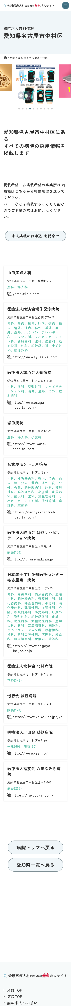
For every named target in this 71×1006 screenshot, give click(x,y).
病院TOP (14, 996)
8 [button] (44, 109)
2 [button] (23, 109)
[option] (35, 84)
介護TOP (14, 990)
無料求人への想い (22, 1002)
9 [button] (48, 109)
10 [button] (52, 109)
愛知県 (22, 57)
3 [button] (26, 109)
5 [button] (34, 109)
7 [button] (41, 109)
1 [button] (19, 109)
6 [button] (37, 109)
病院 (12, 57)
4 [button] (30, 109)
